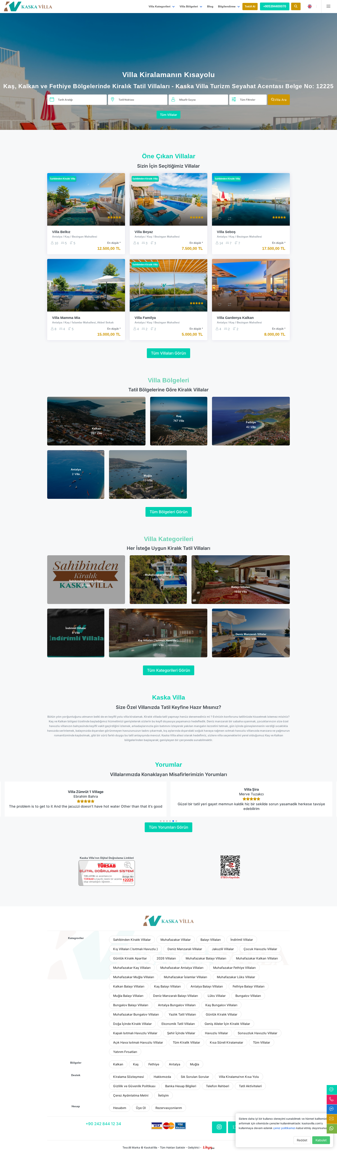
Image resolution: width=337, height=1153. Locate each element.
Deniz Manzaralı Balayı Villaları (175, 996)
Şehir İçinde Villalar (181, 1033)
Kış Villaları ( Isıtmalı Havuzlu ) (135, 949)
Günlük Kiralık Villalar (221, 1014)
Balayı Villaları (210, 940)
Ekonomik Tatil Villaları (178, 1024)
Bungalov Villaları (248, 996)
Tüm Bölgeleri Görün (169, 512)
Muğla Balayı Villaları (128, 996)
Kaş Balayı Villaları (167, 986)
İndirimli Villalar (242, 940)
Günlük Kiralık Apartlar (130, 958)
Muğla (194, 1064)
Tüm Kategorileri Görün (168, 670)
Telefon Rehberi (217, 1086)
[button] (160, 821)
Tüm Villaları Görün (168, 353)
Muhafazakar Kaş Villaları (132, 968)
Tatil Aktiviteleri (250, 1086)
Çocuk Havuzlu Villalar (260, 949)
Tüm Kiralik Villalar (186, 1042)
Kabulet (321, 1140)
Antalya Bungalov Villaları (177, 1005)
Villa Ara (280, 100)
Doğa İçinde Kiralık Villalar (132, 1024)
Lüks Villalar (217, 996)
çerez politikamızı (284, 1128)
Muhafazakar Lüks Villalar (236, 977)
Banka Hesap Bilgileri (180, 1086)
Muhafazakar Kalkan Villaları (257, 958)
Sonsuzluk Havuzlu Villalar (257, 1033)
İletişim (163, 1095)
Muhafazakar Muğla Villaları (133, 977)
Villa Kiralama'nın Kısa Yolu (239, 1077)
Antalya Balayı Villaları (207, 986)
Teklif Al (250, 6)
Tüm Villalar (168, 115)
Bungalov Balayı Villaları (130, 1005)
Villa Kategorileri (159, 6)
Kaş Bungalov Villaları (221, 1005)
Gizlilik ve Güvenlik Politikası (134, 1086)
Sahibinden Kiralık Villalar (132, 940)
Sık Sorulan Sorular (195, 1077)
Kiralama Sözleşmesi (128, 1077)
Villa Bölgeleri (189, 6)
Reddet (302, 1140)
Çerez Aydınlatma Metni (130, 1095)
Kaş (136, 1064)
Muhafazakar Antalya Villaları (181, 968)
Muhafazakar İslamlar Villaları (185, 977)
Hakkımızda (162, 1077)
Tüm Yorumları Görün (168, 827)
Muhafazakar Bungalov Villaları (136, 1014)
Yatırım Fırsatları (125, 1052)
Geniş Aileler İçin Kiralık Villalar (227, 1024)
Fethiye (153, 1064)
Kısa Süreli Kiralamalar (226, 1042)
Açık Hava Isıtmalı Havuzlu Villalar (138, 1042)
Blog (210, 6)
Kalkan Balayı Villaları (128, 986)
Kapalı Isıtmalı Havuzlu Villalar (135, 1033)
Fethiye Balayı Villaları (248, 986)
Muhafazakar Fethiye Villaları (234, 968)
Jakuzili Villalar (223, 949)
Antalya (174, 1064)
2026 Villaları (166, 958)
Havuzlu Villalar (216, 1033)
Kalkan (118, 1064)
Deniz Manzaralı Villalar (185, 949)
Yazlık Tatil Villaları (182, 1014)
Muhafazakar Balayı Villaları (206, 958)
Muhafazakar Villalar (176, 940)
